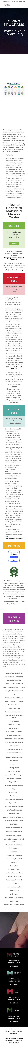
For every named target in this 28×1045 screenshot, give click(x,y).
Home (5, 1029)
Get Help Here (12, 1029)
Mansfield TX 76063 (14, 962)
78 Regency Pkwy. (14, 960)
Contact (19, 1031)
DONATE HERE (13, 1033)
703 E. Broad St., (11, 367)
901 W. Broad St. (14, 979)
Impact (20, 1029)
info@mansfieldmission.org (14, 270)
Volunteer (7, 1031)
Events (13, 1031)
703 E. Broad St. (14, 997)
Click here (14, 244)
